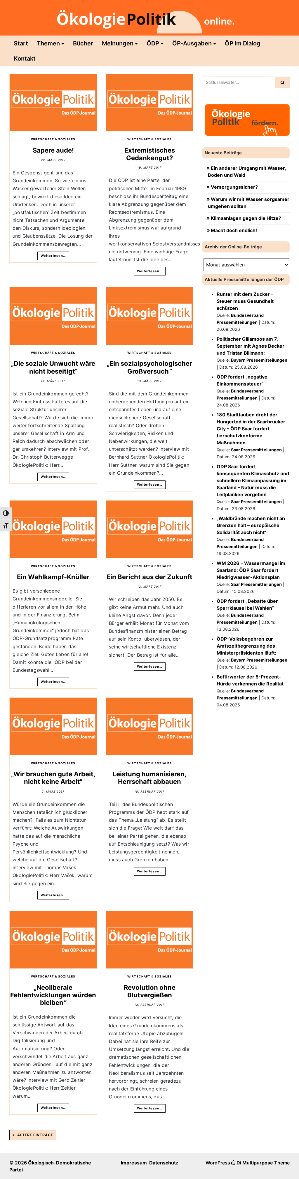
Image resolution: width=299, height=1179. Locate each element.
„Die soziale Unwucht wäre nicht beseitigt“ (53, 367)
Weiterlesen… (53, 256)
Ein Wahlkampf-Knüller (53, 577)
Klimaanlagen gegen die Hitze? (246, 218)
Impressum (134, 1163)
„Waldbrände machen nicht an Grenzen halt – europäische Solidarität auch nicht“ (251, 525)
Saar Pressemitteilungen (256, 449)
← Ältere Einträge (33, 1135)
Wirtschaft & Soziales (53, 139)
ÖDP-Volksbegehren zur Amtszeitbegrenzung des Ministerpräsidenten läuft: (246, 646)
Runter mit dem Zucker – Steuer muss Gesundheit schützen (245, 301)
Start (21, 43)
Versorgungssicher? (234, 187)
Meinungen (117, 43)
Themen (48, 43)
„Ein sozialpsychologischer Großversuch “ (149, 367)
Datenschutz (163, 1163)
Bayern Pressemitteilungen (259, 360)
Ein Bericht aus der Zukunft (149, 577)
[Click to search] (282, 82)
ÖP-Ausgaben (192, 43)
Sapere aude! (53, 150)
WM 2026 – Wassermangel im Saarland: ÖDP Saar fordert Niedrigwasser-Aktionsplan (251, 570)
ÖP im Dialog (242, 43)
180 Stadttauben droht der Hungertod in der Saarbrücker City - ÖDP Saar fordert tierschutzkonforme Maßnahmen (251, 429)
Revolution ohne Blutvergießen (149, 991)
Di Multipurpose (254, 1163)
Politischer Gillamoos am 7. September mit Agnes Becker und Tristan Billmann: (250, 346)
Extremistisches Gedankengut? (149, 154)
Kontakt (25, 58)
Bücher (83, 43)
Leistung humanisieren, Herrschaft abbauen (150, 777)
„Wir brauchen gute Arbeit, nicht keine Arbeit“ (53, 777)
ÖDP (153, 43)
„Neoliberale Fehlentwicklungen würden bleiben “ (53, 995)
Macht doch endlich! (234, 230)
